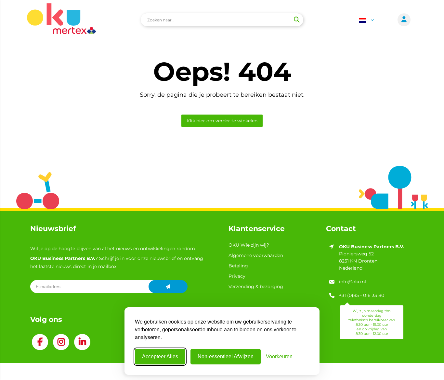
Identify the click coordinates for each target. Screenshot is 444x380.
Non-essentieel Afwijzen (226, 356)
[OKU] (61, 19)
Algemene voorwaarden (256, 255)
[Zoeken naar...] (296, 19)
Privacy (237, 276)
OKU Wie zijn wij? (249, 245)
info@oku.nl (352, 282)
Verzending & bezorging (256, 286)
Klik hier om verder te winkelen (222, 121)
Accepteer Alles (160, 356)
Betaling (238, 266)
